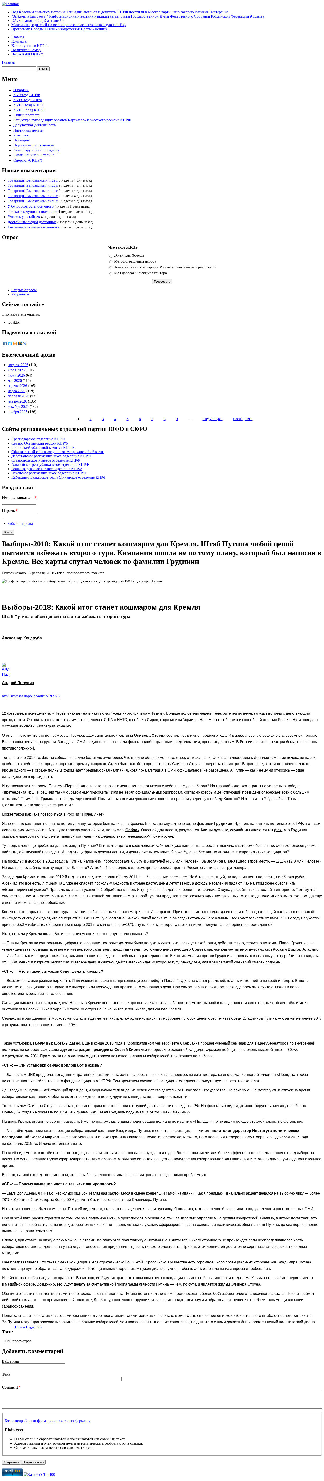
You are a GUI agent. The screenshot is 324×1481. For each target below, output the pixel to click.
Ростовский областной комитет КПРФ (43, 447)
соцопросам (171, 792)
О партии (21, 90)
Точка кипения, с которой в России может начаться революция (165, 267)
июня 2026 (16, 375)
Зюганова (216, 861)
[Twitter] (10, 344)
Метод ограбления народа (135, 261)
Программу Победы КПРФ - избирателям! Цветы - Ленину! (59, 29)
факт (278, 830)
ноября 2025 (17, 412)
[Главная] (10, 4)
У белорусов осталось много (31, 206)
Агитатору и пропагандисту (36, 150)
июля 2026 (16, 370)
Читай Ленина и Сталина (33, 155)
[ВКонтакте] (5, 344)
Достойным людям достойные (32, 222)
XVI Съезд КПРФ (27, 100)
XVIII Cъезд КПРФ (29, 110)
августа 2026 (18, 365)
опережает (270, 792)
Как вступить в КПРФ (29, 46)
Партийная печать (28, 130)
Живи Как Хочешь (129, 255)
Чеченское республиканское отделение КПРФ (48, 473)
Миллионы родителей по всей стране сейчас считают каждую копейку (68, 25)
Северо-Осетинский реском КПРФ (39, 443)
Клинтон (15, 805)
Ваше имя (10, 1361)
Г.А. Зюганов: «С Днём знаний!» (38, 20)
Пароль (10, 511)
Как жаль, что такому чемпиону (33, 227)
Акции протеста (26, 115)
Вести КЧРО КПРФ (27, 54)
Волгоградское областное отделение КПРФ (46, 469)
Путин (156, 713)
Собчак (132, 830)
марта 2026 (16, 391)
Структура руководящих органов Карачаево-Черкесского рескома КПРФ (72, 120)
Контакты (19, 41)
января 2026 (17, 401)
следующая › (213, 419)
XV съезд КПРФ (26, 95)
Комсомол (21, 135)
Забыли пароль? (20, 524)
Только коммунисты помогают (32, 211)
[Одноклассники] (15, 344)
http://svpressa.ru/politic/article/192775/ (31, 696)
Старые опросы (24, 290)
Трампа (48, 799)
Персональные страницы (33, 145)
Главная (17, 37)
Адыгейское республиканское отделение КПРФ (50, 465)
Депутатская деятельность (34, 125)
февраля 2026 (18, 396)
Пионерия (21, 140)
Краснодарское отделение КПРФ (38, 439)
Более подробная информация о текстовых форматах (47, 1421)
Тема (6, 1374)
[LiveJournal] (25, 344)
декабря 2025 (18, 406)
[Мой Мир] (20, 344)
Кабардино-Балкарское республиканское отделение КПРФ (58, 477)
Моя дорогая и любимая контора (140, 273)
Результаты (20, 294)
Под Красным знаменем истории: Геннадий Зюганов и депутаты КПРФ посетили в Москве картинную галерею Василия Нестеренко (119, 12)
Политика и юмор (26, 50)
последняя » (243, 419)
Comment (11, 1387)
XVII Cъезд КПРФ (28, 105)
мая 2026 (15, 380)
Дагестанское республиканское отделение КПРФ (51, 456)
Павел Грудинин (28, 1327)
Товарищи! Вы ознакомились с (33, 180)
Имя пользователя (19, 497)
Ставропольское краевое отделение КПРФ (45, 460)
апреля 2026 (17, 386)
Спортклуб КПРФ (28, 160)
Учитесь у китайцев (24, 217)
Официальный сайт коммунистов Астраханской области (57, 452)
